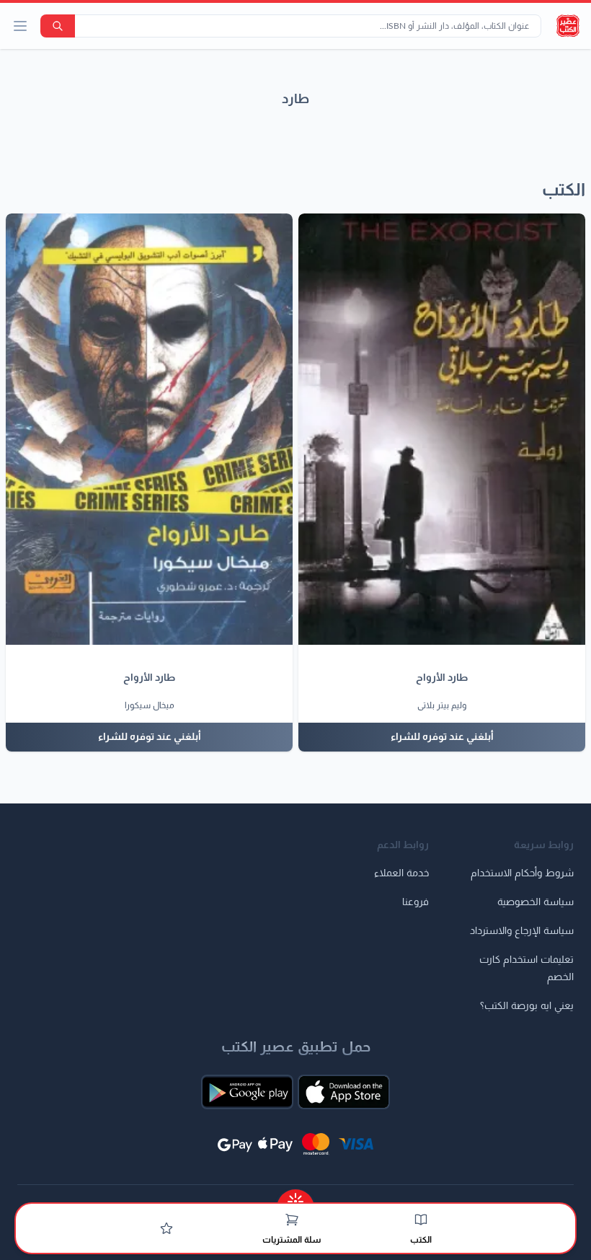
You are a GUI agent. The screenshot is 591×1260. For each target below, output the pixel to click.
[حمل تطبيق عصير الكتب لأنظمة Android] (247, 1092)
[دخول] (166, 1228)
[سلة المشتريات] (292, 1219)
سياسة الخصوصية (535, 902)
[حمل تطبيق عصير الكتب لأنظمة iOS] (344, 1092)
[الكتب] (421, 1219)
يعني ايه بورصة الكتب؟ (527, 1006)
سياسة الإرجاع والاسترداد (522, 931)
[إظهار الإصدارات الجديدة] (295, 1197)
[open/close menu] (20, 26)
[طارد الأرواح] (441, 429)
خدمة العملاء (401, 873)
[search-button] (57, 26)
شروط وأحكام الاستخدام (522, 873)
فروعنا (415, 902)
